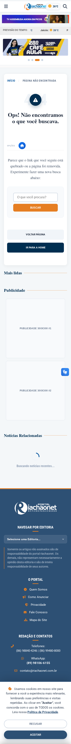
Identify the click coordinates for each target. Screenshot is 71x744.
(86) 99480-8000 (49, 650)
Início (11, 80)
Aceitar (35, 734)
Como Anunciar (38, 597)
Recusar (35, 723)
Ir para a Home (35, 247)
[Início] (22, 145)
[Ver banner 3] (37, 60)
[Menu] (6, 6)
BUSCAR (35, 207)
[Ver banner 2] (32, 60)
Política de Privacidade (42, 712)
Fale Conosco (38, 612)
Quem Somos (38, 589)
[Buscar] (65, 6)
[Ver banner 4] (42, 60)
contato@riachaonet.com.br (38, 670)
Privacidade (38, 605)
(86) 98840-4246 (26, 650)
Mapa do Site (38, 620)
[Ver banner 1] (29, 60)
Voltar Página (35, 234)
